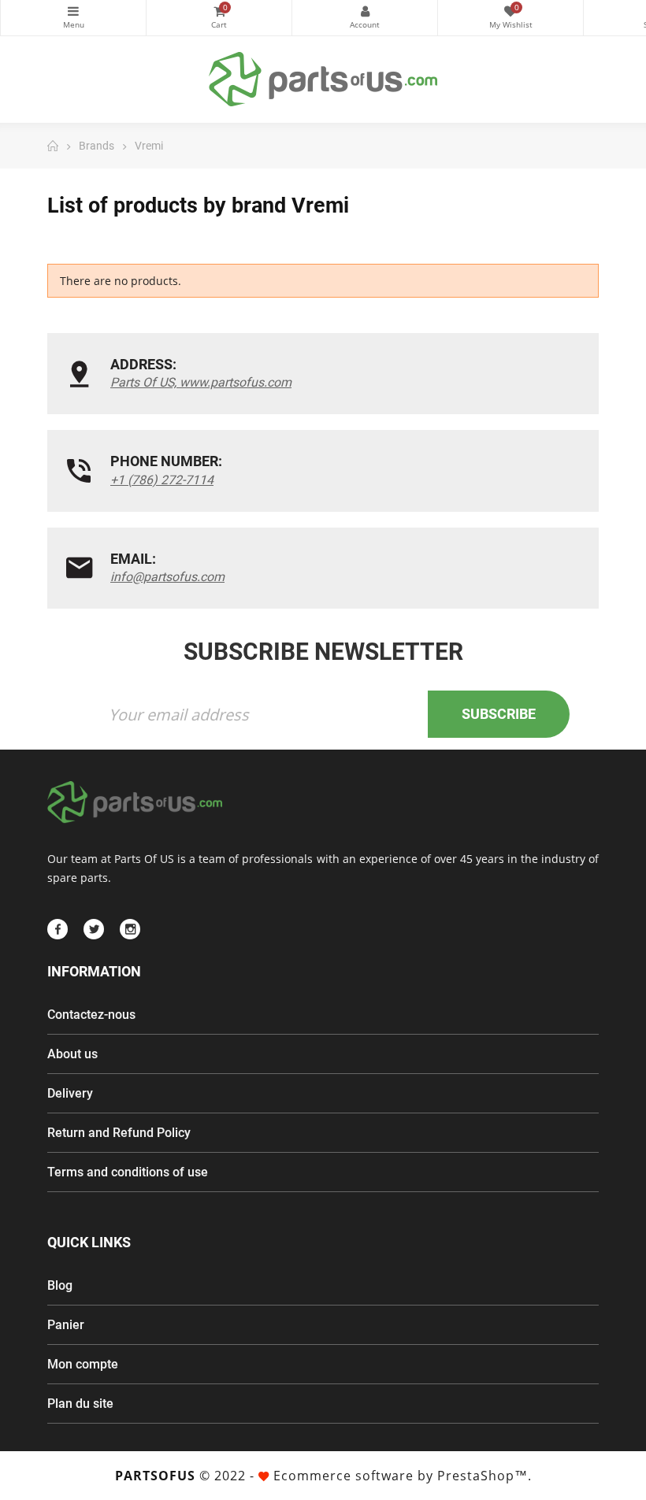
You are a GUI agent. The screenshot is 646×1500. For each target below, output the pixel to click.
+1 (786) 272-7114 (161, 479)
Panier (65, 1324)
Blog (59, 1285)
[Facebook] (57, 929)
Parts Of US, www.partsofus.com (200, 382)
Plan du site (80, 1403)
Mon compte (82, 1364)
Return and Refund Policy (119, 1132)
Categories (73, 17)
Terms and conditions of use (127, 1172)
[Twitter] (94, 929)
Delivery (70, 1093)
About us (72, 1053)
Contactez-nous (91, 1014)
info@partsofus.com (167, 576)
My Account (364, 17)
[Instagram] (130, 929)
